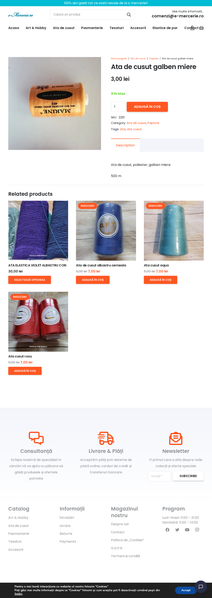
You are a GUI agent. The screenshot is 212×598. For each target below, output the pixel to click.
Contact (118, 532)
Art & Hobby (18, 517)
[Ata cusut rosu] (38, 322)
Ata (122, 129)
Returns (66, 533)
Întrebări (67, 517)
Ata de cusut (138, 58)
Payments (68, 541)
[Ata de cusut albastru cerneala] (106, 231)
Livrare (65, 525)
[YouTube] (187, 530)
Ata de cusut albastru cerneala (101, 265)
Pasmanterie (18, 533)
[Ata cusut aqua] (174, 231)
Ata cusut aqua (156, 265)
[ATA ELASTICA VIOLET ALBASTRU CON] (38, 231)
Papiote (153, 58)
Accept (185, 590)
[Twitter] (177, 530)
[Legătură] (20, 14)
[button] (94, 63)
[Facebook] (167, 530)
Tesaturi (15, 541)
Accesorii (15, 549)
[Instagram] (197, 530)
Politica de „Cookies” (127, 540)
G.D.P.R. (117, 548)
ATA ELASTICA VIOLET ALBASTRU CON (37, 265)
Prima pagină (119, 58)
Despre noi (120, 524)
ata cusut (134, 129)
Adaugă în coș (147, 106)
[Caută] (129, 14)
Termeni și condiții (125, 556)
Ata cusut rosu (20, 356)
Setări (18, 594)
